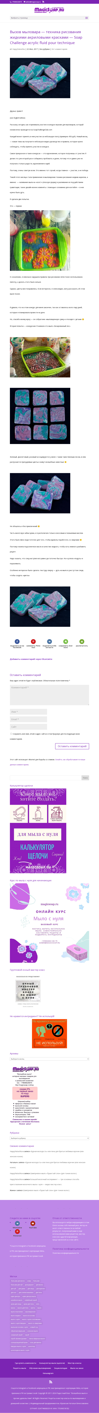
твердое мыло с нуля (18, 1346)
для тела (39, 1292)
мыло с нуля (15, 1319)
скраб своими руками (19, 1339)
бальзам (36, 1281)
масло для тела (23, 1308)
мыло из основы (29, 1316)
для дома (21, 1289)
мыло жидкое (16, 1316)
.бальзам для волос (18, 1281)
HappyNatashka (18, 49)
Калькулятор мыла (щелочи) (52, 1363)
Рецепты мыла (19, 1368)
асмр (29, 1281)
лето (37, 1304)
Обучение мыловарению (40, 1368)
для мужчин (40, 1289)
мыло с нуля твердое (18, 1323)
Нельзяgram (48, 1373)
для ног (13, 1292)
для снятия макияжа (26, 1292)
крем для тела (29, 1304)
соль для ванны (35, 1342)
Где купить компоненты (25, 1363)
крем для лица (16, 1304)
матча (33, 1308)
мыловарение (30, 1312)
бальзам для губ (17, 1285)
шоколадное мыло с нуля (20, 1350)
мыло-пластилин (17, 1312)
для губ (13, 1289)
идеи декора (15, 1296)
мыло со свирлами (35, 1323)
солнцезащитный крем (19, 1342)
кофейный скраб (31, 1300)
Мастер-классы (74, 1363)
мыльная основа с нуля (19, 1327)
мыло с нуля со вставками (31, 1319)
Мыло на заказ (76, 1368)
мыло (39, 1308)
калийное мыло (16, 1300)
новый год (34, 1327)
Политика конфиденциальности (66, 1253)
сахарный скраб (17, 1335)
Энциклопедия (60, 1368)
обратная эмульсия (18, 1331)
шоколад (31, 1346)
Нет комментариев (59, 49)
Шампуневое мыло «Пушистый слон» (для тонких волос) (53, 1173)
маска (13, 1308)
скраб (27, 1335)
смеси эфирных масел (37, 1339)
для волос (39, 1285)
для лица (31, 1289)
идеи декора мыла (29, 1296)
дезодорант (29, 1285)
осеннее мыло (32, 1331)
